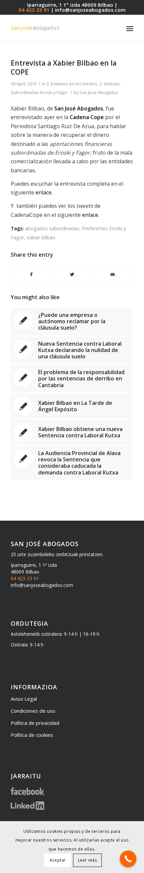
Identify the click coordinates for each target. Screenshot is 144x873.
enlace (90, 215)
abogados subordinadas (52, 228)
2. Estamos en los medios (72, 84)
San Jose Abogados (98, 92)
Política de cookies (32, 734)
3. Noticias (109, 84)
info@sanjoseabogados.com (90, 9)
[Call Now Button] (128, 859)
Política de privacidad (35, 722)
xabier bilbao (40, 237)
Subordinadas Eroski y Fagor (39, 92)
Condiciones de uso (33, 710)
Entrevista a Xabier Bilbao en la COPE (64, 67)
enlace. (44, 192)
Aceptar (58, 860)
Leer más (87, 860)
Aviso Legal (24, 698)
